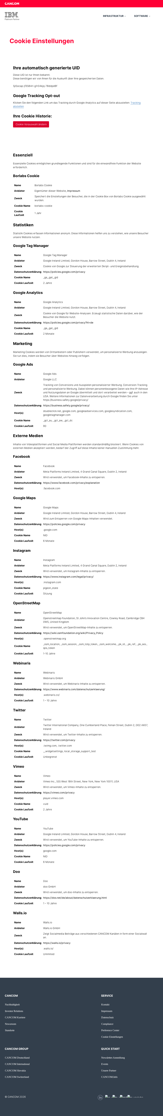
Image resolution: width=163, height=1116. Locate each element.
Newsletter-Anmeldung (113, 1057)
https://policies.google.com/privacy (64, 271)
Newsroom (10, 1024)
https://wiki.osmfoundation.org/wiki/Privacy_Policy (73, 633)
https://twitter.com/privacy (59, 740)
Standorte (9, 1030)
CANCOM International (17, 1064)
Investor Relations (14, 1011)
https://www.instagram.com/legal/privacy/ (68, 576)
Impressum (73, 190)
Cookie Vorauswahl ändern (31, 124)
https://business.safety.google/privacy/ (66, 405)
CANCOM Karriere (15, 1017)
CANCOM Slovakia (15, 1070)
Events (104, 1064)
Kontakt (105, 1004)
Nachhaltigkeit (12, 1004)
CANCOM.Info (109, 1077)
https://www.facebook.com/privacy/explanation (71, 482)
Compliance (107, 1024)
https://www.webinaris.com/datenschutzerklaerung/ (74, 689)
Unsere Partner (108, 1070)
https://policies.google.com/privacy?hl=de (68, 322)
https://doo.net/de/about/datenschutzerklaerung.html (75, 897)
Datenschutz (107, 1017)
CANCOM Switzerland (17, 1077)
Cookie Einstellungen (112, 1036)
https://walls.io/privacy (57, 942)
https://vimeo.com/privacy (59, 792)
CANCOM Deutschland (17, 1057)
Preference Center (110, 1030)
